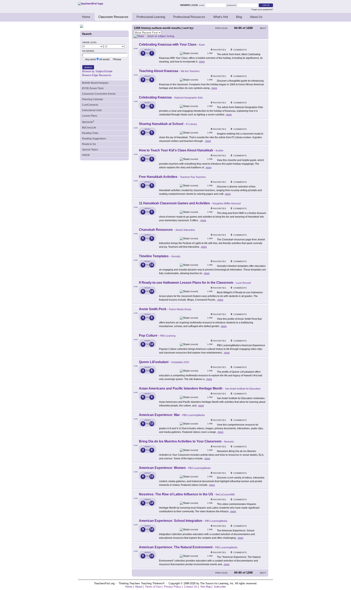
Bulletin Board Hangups (95, 82)
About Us (256, 17)
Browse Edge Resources (96, 75)
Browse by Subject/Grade (97, 71)
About (138, 586)
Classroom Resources (113, 17)
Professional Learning (150, 17)
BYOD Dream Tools (93, 88)
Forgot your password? (262, 9)
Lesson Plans (89, 115)
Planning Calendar (92, 99)
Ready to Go (89, 144)
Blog (239, 17)
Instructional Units (92, 110)
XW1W (86, 155)
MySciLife (88, 122)
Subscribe (220, 586)
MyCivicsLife (89, 127)
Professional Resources (189, 17)
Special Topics (90, 149)
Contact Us (190, 586)
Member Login (189, 5)
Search (88, 68)
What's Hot (220, 17)
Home (86, 17)
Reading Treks (90, 133)
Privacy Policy (172, 586)
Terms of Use (153, 586)
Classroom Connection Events (99, 93)
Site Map (205, 586)
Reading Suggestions (94, 138)
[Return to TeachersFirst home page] (90, 3)
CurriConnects (90, 104)
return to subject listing (160, 36)
